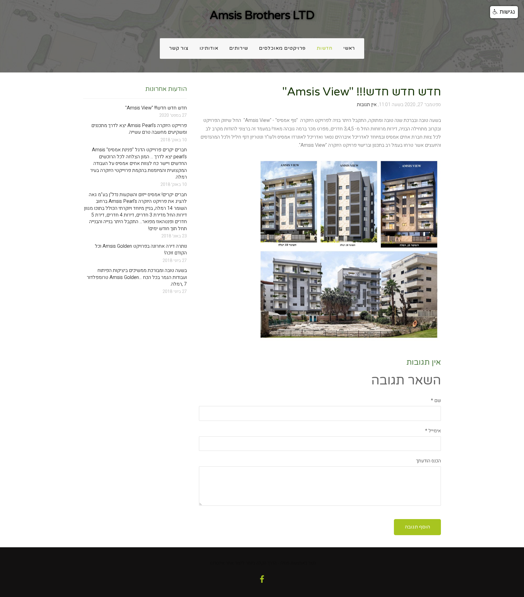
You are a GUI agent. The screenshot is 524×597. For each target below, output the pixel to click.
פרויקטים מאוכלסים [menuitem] (282, 48)
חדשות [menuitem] (324, 48)
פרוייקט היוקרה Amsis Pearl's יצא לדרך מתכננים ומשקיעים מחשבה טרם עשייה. (139, 129)
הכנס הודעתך (428, 461)
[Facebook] (262, 579)
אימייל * (433, 430)
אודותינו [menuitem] (209, 48)
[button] (504, 12)
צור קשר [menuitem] (179, 48)
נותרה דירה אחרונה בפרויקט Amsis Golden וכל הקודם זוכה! (141, 250)
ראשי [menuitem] (349, 48)
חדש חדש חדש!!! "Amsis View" (156, 108)
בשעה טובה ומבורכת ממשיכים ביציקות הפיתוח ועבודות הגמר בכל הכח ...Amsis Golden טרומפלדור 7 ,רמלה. (137, 277)
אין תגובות (367, 104)
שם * (436, 400)
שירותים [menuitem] (238, 48)
